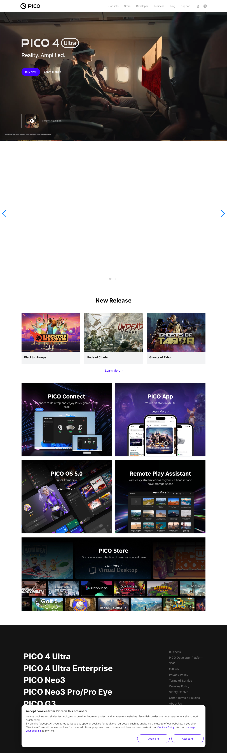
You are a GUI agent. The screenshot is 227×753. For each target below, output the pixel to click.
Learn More (51, 71)
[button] (4, 214)
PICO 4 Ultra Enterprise (68, 668)
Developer (142, 6)
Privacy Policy (178, 675)
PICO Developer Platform (186, 657)
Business (159, 6)
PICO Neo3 (44, 680)
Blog (172, 6)
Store (127, 6)
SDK (172, 663)
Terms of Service (180, 680)
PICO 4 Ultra (47, 656)
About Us (175, 703)
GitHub (174, 669)
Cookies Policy (179, 686)
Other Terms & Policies (184, 698)
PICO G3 (40, 704)
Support (185, 6)
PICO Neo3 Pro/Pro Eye (68, 692)
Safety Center (178, 692)
